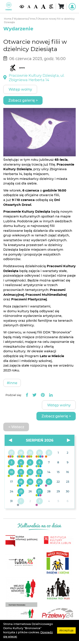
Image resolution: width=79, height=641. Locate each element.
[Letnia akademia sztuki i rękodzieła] (49, 453)
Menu (8, 9)
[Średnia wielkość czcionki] (36, 6)
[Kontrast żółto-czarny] (22, 6)
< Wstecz (16, 427)
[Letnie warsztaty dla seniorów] (30, 463)
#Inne (12, 383)
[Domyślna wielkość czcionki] (29, 6)
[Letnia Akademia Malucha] (11, 463)
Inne (33, 18)
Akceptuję (66, 630)
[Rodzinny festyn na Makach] (21, 501)
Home (8, 18)
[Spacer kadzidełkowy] (49, 482)
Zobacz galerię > (23, 100)
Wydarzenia (21, 18)
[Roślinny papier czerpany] (39, 501)
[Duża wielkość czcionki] (43, 6)
